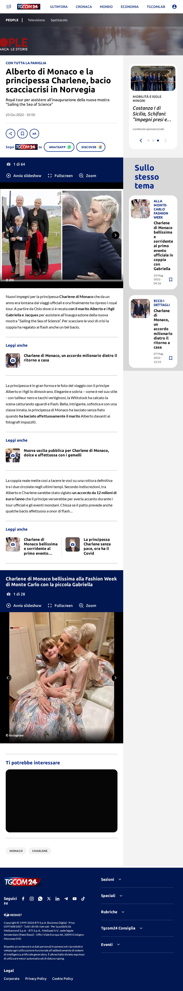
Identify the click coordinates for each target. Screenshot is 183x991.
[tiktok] (83, 898)
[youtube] (74, 898)
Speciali (108, 895)
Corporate (12, 979)
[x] (48, 898)
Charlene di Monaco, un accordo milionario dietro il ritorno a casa (163, 328)
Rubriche (109, 912)
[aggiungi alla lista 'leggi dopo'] (22, 133)
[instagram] (31, 898)
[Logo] (28, 7)
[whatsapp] (40, 898)
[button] (23, 175)
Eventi (107, 944)
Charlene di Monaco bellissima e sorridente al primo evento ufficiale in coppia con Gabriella (163, 246)
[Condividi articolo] (10, 133)
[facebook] (23, 898)
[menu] (8, 7)
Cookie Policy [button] (62, 979)
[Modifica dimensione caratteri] (34, 133)
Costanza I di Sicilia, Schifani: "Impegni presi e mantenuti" (150, 116)
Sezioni (107, 879)
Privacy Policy (35, 979)
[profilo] (174, 7)
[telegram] (66, 898)
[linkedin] (57, 898)
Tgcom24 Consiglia (118, 928)
